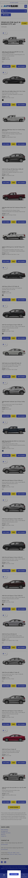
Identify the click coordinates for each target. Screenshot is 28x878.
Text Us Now (14, 874)
